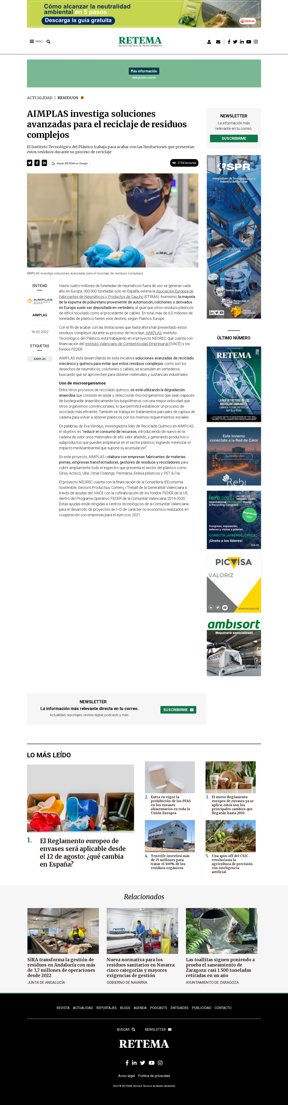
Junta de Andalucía (46, 982)
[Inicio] (142, 42)
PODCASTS (158, 1008)
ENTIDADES (179, 1008)
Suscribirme (234, 138)
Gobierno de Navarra (127, 982)
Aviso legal (126, 1076)
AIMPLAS (39, 315)
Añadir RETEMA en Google (72, 163)
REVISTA (63, 1008)
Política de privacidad (154, 1076)
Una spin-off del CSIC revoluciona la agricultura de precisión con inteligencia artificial (232, 864)
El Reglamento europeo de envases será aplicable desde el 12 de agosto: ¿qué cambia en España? (83, 852)
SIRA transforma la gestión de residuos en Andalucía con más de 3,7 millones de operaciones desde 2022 (61, 967)
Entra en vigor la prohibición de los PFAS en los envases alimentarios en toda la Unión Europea (171, 805)
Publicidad (201, 1008)
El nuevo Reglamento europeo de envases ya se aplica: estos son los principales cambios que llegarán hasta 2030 (233, 805)
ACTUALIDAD (83, 1008)
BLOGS (125, 1008)
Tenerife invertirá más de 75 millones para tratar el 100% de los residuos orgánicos (170, 862)
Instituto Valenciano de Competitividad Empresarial (127, 344)
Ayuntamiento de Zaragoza (212, 982)
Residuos (68, 97)
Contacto (223, 1008)
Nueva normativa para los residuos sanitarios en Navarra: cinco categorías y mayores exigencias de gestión (141, 967)
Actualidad (39, 97)
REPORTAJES (106, 1008)
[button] (29, 163)
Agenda (140, 1008)
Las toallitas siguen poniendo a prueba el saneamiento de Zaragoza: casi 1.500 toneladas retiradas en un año (220, 967)
